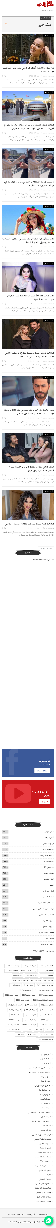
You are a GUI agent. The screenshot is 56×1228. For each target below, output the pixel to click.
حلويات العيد (49, 938)
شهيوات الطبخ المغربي (45, 855)
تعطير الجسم (47, 1005)
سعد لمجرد (47, 1019)
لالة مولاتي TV (49, 867)
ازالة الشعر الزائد (28, 970)
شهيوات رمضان (48, 926)
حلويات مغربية (49, 873)
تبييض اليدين (22, 1000)
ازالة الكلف (31, 975)
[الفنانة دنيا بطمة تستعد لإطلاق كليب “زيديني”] (28, 505)
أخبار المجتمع (49, 831)
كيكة (27, 1029)
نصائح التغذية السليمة (42, 1183)
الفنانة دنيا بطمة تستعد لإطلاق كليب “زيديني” (29, 524)
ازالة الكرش (47, 975)
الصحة (52, 885)
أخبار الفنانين (46, 965)
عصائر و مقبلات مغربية (46, 914)
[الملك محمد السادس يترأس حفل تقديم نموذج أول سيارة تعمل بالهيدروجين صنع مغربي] (28, 106)
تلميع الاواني (30, 1010)
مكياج (49, 1174)
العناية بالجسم (49, 897)
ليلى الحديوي (47, 1034)
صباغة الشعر (46, 1024)
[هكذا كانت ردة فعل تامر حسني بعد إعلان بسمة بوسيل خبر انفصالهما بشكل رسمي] (28, 391)
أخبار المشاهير (48, 35)
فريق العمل (31, 1214)
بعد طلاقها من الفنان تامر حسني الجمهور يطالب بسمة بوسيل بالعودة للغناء (28, 241)
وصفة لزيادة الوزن (45, 1039)
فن (49, 1029)
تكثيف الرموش (15, 1005)
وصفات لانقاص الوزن (46, 932)
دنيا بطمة (31, 1015)
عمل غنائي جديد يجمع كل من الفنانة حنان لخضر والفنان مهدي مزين (31, 469)
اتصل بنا (11, 1214)
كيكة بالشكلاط (14, 1029)
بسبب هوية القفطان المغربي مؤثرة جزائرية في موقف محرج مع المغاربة (29, 184)
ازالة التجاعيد (46, 970)
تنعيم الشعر (14, 1010)
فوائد (39, 1029)
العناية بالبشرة (48, 849)
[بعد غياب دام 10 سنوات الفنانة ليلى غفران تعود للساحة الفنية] (28, 277)
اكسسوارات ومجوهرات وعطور (40, 1072)
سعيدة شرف (31, 1019)
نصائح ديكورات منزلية (43, 1188)
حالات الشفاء (46, 1015)
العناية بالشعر (49, 861)
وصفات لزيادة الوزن (47, 944)
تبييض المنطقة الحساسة (42, 1000)
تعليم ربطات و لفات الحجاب (41, 1121)
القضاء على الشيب (45, 985)
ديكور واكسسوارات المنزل (41, 1134)
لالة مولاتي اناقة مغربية (46, 902)
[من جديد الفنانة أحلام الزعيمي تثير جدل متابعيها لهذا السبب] (28, 49)
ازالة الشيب (12, 970)
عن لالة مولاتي (42, 1214)
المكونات (16, 985)
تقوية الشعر (31, 1005)
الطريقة (36, 980)
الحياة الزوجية (46, 1081)
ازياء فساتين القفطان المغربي (43, 908)
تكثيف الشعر (46, 1010)
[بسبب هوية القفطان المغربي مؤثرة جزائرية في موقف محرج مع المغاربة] (28, 163)
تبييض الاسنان (46, 995)
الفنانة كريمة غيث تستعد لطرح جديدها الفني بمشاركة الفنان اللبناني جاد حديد (29, 355)
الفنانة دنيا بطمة (20, 980)
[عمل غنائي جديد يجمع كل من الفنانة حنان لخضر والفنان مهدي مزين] (28, 448)
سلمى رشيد (15, 1019)
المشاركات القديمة (46, 548)
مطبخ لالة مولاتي (45, 1170)
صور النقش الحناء (44, 1152)
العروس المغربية (45, 1090)
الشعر (48, 980)
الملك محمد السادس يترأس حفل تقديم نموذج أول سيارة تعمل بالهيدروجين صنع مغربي (29, 127)
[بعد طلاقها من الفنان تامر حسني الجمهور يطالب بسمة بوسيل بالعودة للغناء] (28, 220)
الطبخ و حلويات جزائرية (42, 1085)
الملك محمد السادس (44, 990)
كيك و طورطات (48, 891)
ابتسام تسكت (12, 965)
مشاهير (32, 1034)
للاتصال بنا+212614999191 (42, 559)
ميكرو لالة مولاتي (48, 843)
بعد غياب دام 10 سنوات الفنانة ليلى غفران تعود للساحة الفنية (30, 298)
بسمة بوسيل (25, 990)
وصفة (20, 1034)
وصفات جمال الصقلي (43, 1192)
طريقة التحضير (29, 1024)
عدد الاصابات (12, 1024)
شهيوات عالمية (48, 920)
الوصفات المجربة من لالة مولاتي (39, 1112)
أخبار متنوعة (49, 92)
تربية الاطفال (46, 1116)
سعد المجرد (16, 1015)
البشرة (17, 975)
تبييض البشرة (28, 995)
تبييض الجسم (11, 995)
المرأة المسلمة (46, 1107)
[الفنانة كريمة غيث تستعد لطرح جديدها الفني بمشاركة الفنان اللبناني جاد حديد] (28, 334)
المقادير (28, 985)
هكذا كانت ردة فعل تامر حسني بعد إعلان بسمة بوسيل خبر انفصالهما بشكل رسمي (29, 412)
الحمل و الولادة (45, 1076)
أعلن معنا (20, 1214)
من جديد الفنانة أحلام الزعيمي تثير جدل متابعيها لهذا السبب (28, 70)
